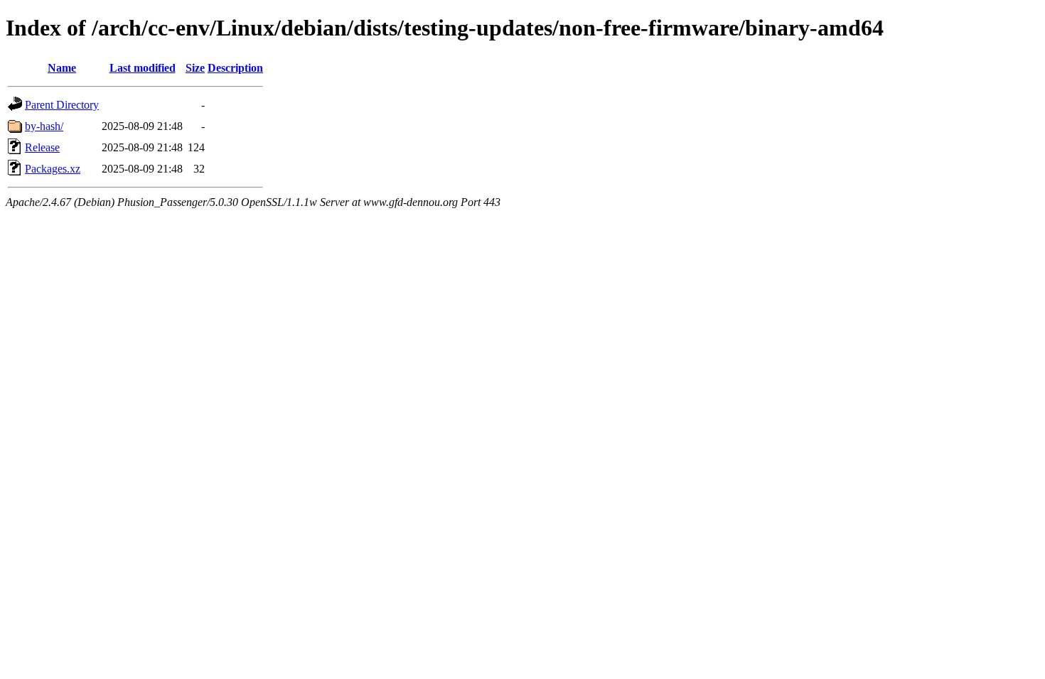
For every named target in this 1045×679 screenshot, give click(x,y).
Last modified (142, 68)
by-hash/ (44, 126)
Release (42, 147)
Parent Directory (62, 105)
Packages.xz (52, 169)
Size (195, 68)
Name (62, 68)
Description (235, 68)
